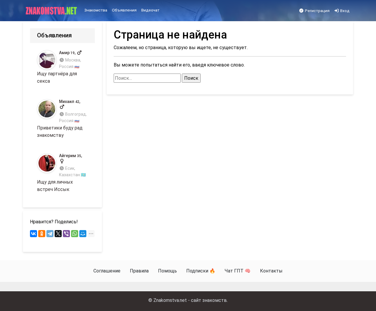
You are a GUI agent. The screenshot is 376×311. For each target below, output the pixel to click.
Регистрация (317, 10)
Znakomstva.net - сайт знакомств (190, 300)
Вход (344, 10)
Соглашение (106, 271)
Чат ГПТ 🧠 (238, 271)
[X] (58, 233)
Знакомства (95, 10)
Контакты (271, 271)
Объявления (124, 10)
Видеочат (150, 10)
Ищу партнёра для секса (59, 67)
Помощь (167, 271)
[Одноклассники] (41, 233)
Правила (139, 271)
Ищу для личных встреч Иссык (61, 172)
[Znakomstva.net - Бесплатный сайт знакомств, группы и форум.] (52, 11)
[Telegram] (49, 233)
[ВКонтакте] (33, 233)
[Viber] (66, 233)
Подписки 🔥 (200, 271)
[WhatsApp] (74, 233)
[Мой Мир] (82, 233)
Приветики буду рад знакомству (62, 118)
